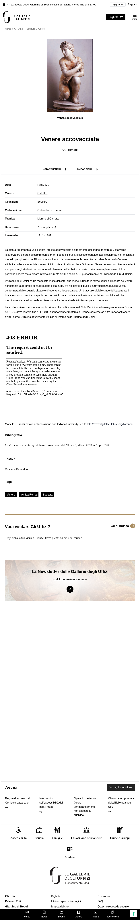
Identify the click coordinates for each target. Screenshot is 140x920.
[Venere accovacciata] (16, 17)
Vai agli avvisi (119, 787)
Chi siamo (104, 896)
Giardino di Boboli (16, 906)
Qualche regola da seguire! (113, 906)
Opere (78, 916)
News (44, 916)
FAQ (100, 901)
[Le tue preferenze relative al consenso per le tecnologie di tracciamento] (133, 913)
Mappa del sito (60, 906)
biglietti (113, 17)
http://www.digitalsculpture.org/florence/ (110, 424)
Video (95, 916)
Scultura (42, 201)
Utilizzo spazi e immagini (66, 901)
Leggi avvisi (118, 4)
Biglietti (55, 896)
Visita (27, 916)
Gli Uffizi (42, 193)
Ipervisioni (113, 916)
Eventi (61, 916)
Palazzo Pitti (13, 901)
